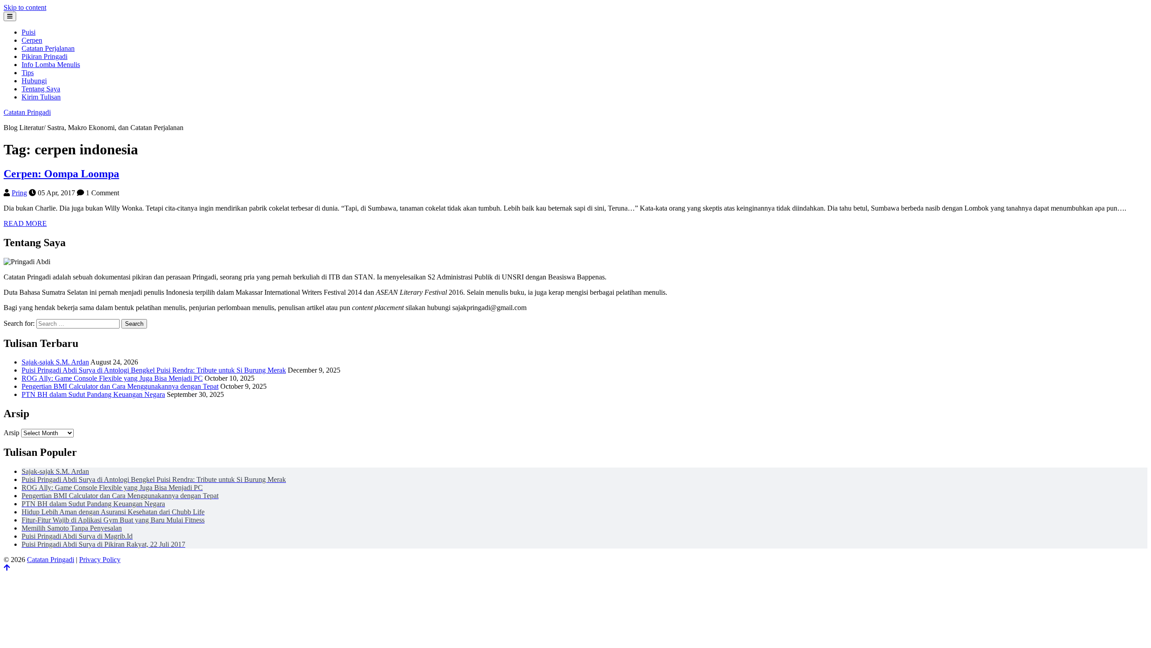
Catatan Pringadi (27, 112)
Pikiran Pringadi (44, 56)
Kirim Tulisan (41, 97)
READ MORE (25, 223)
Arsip (11, 432)
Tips (28, 72)
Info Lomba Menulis (51, 64)
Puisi (29, 32)
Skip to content (25, 7)
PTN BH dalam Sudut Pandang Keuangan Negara (93, 394)
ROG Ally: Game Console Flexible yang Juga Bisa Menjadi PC (112, 378)
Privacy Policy (99, 559)
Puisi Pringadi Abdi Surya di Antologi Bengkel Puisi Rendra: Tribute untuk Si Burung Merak (154, 370)
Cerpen (32, 40)
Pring (19, 193)
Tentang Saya (41, 89)
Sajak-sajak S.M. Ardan (55, 362)
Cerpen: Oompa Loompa (61, 174)
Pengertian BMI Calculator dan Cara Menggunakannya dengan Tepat (120, 386)
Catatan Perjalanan (48, 48)
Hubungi (34, 81)
